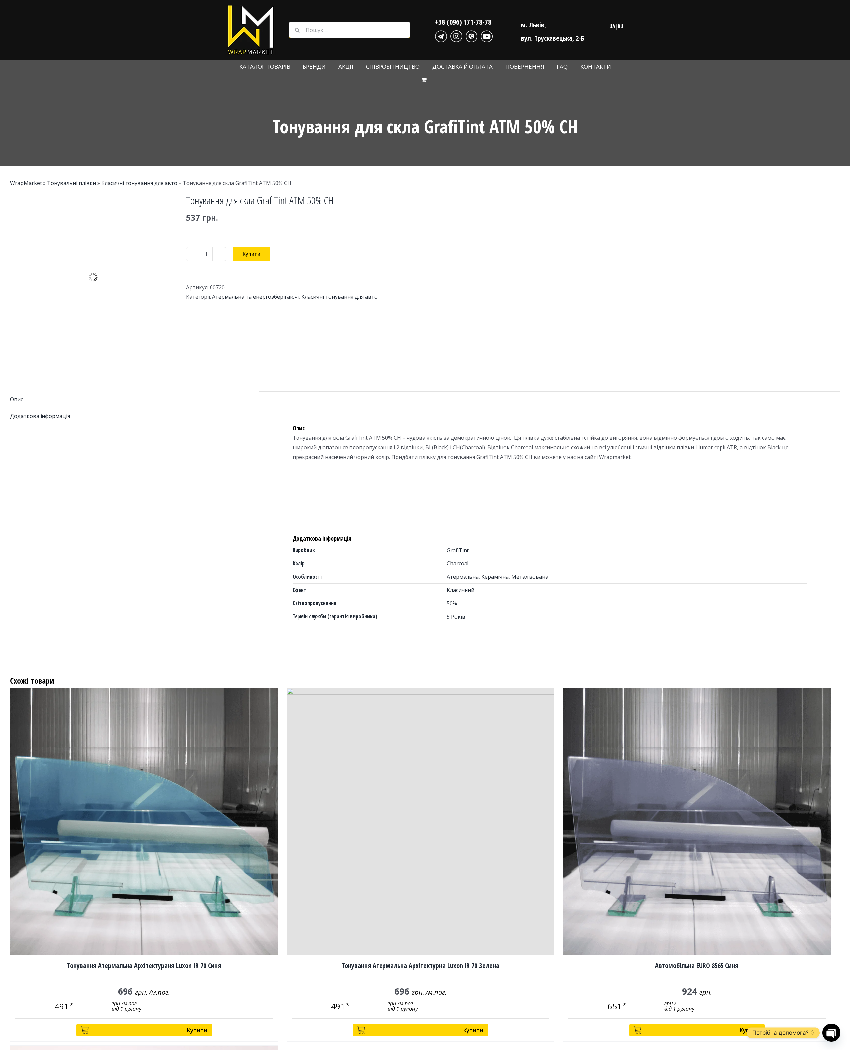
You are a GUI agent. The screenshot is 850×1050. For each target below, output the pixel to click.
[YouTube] (487, 35)
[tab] (118, 399)
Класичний (460, 590)
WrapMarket (26, 183)
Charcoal (457, 563)
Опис (16, 399)
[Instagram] (456, 35)
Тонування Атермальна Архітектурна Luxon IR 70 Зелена (420, 965)
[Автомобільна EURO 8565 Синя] (697, 822)
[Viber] (471, 35)
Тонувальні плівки (71, 183)
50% (452, 603)
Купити (251, 254)
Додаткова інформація (40, 416)
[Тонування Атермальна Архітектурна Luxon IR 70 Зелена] (420, 822)
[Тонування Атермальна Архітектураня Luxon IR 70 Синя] (144, 822)
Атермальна (463, 576)
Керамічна (495, 576)
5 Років (456, 616)
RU (620, 26)
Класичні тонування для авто (139, 183)
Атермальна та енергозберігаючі (255, 296)
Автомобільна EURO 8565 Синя (696, 965)
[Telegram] (441, 35)
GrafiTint (458, 550)
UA (612, 26)
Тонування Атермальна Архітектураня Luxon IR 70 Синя (144, 965)
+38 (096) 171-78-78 (463, 22)
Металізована (529, 576)
